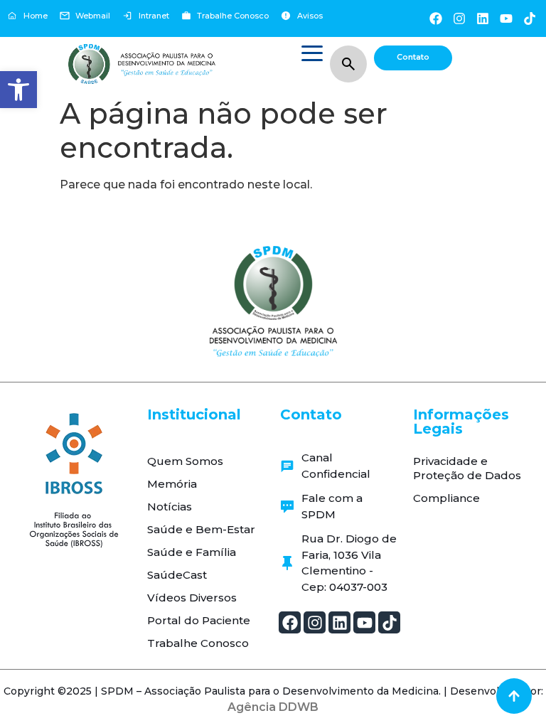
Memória (172, 484)
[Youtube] (506, 18)
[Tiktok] (530, 18)
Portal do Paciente (198, 620)
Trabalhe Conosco (198, 643)
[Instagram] (459, 18)
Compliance (446, 498)
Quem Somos (185, 461)
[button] (18, 89)
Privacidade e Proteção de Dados (467, 468)
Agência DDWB (273, 707)
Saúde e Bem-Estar (201, 529)
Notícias (169, 506)
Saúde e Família (191, 552)
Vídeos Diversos (192, 597)
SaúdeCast (177, 575)
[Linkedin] (482, 18)
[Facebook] (435, 18)
